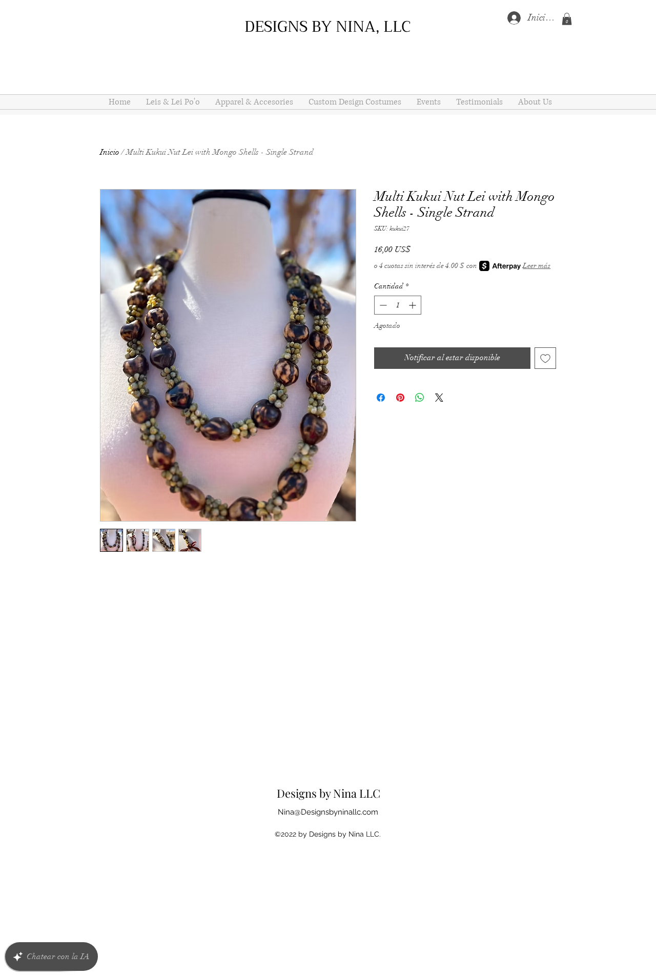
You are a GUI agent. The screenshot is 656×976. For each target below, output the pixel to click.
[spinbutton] (397, 305)
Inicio (109, 152)
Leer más (536, 265)
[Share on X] (439, 397)
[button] (567, 19)
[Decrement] (382, 305)
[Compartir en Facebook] (381, 397)
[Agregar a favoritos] (545, 358)
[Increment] (413, 305)
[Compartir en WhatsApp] (420, 397)
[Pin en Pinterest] (400, 397)
